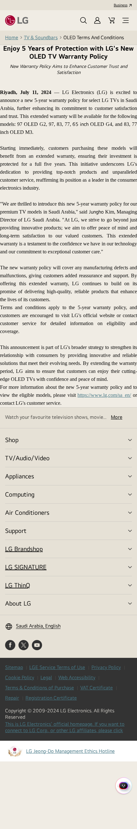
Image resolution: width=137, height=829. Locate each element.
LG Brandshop (24, 548)
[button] (83, 20)
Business (120, 5)
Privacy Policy (106, 667)
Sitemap (14, 667)
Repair (12, 698)
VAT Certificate (96, 688)
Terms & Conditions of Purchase (39, 688)
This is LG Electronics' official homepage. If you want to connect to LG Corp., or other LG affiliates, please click (65, 727)
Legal (46, 677)
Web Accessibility (76, 677)
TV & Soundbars (41, 37)
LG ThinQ (17, 585)
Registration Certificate (51, 698)
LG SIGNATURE (26, 567)
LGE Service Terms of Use (57, 667)
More (116, 417)
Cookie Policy (19, 677)
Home (11, 37)
